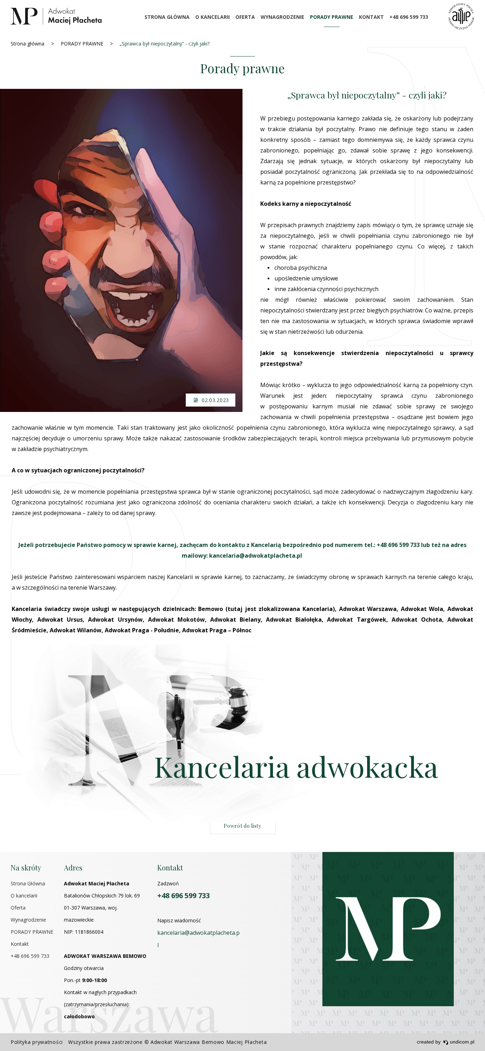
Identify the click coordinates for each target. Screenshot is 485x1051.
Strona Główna (167, 17)
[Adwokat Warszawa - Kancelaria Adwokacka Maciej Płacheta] (56, 16)
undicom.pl (461, 1042)
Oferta (245, 17)
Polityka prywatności (37, 1042)
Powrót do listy (242, 825)
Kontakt (371, 17)
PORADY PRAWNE (331, 17)
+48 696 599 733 (408, 17)
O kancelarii (212, 17)
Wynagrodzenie (282, 17)
